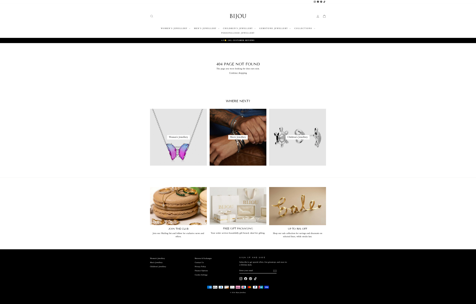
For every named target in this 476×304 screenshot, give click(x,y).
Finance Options (201, 270)
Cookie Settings (201, 275)
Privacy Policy (200, 266)
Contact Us (199, 262)
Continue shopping (238, 73)
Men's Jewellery (205, 28)
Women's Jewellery (174, 28)
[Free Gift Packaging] (238, 206)
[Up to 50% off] (297, 206)
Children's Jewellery (238, 28)
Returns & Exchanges (203, 258)
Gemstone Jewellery (274, 28)
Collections (303, 28)
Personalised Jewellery (238, 33)
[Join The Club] (178, 206)
